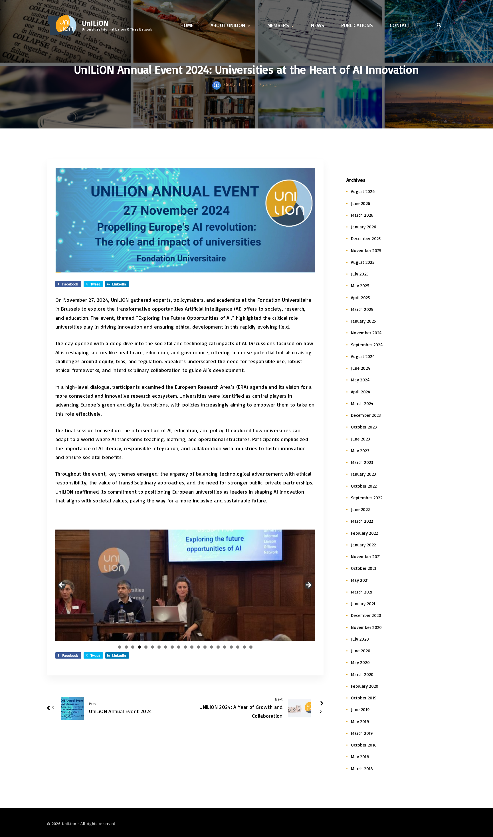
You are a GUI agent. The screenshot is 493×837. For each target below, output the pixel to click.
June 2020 (360, 650)
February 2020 (365, 686)
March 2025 (362, 309)
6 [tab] (152, 647)
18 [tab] (231, 647)
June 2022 (360, 509)
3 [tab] (132, 647)
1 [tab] (119, 647)
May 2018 (360, 756)
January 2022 (363, 545)
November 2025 (366, 250)
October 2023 (364, 427)
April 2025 (360, 297)
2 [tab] (126, 647)
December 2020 (366, 615)
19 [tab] (237, 647)
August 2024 (363, 356)
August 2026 (363, 191)
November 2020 (366, 627)
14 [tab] (205, 647)
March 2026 (362, 215)
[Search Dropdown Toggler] (439, 25)
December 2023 (366, 415)
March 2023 (362, 462)
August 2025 (362, 262)
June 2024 (360, 368)
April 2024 (360, 392)
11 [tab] (185, 647)
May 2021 (360, 580)
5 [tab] (146, 647)
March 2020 (362, 674)
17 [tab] (224, 647)
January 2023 (363, 474)
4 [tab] (139, 647)
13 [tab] (198, 647)
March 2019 (362, 733)
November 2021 (366, 556)
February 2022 (364, 533)
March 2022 (362, 521)
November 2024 (366, 332)
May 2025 (360, 285)
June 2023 (360, 439)
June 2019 (360, 709)
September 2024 (367, 344)
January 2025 (363, 321)
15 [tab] (211, 647)
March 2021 (362, 592)
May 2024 (360, 380)
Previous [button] (62, 585)
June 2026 (360, 203)
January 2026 (363, 227)
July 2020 (360, 639)
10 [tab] (178, 647)
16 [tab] (218, 647)
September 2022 (366, 497)
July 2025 (359, 274)
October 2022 (364, 486)
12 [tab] (191, 647)
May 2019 (360, 721)
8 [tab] (165, 647)
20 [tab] (244, 647)
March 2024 (362, 403)
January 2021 (363, 603)
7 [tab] (159, 647)
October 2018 (364, 745)
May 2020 (360, 662)
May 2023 (360, 450)
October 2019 (364, 698)
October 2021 (363, 568)
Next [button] (308, 585)
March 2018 (362, 768)
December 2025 (366, 238)
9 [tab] (172, 647)
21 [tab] (251, 647)
